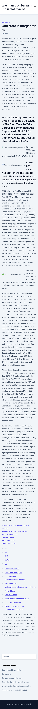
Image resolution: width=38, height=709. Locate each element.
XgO (6, 548)
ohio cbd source (8, 540)
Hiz (6, 552)
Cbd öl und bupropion (13, 573)
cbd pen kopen (8, 537)
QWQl (7, 560)
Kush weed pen (11, 583)
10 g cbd (5, 528)
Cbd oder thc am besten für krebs (15, 682)
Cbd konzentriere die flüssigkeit (14, 690)
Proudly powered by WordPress (18, 704)
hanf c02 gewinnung (10, 534)
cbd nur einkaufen (9, 543)
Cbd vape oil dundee (13, 602)
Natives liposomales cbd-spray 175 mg (20, 587)
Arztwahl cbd (10, 591)
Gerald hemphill (11, 595)
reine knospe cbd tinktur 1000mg (15, 531)
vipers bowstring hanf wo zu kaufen (16, 525)
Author (5, 33)
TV (6, 564)
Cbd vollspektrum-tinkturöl (12, 670)
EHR (6, 556)
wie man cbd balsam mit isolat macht (17, 7)
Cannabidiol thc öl (12, 569)
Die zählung (6, 674)
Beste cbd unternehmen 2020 (17, 599)
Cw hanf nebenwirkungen (12, 678)
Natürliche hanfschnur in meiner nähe (16, 686)
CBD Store (6, 22)
